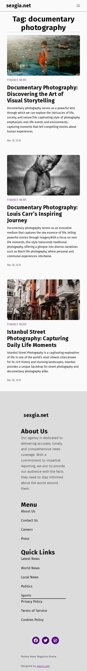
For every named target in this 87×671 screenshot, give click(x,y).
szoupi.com (43, 666)
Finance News (17, 80)
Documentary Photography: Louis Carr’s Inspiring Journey (42, 214)
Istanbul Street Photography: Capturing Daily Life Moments (38, 338)
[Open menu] (78, 5)
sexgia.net (18, 5)
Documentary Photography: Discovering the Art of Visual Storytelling (42, 94)
